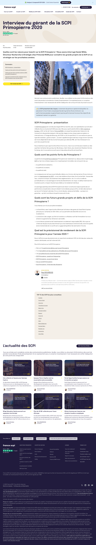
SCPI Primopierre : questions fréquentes (48, 256)
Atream (51, 454)
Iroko (36, 454)
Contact (78, 11)
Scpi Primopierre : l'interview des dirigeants (49, 264)
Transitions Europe (43, 305)
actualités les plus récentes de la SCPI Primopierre (54, 253)
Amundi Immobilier (54, 449)
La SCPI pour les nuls (85, 459)
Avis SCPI (82, 461)
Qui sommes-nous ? (85, 456)
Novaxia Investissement (41, 456)
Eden (39, 321)
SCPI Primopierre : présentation (12, 67)
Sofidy (36, 459)
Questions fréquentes (25, 445)
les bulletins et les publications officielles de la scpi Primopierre (58, 251)
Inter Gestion (38, 451)
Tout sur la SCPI (8, 11)
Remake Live (41, 328)
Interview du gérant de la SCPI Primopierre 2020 (63, 438)
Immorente (41, 331)
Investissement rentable (26, 466)
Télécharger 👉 (65, 2)
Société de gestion (40, 445)
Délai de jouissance (70, 458)
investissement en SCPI (46, 176)
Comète (40, 297)
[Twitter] (82, 485)
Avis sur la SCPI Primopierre (44, 261)
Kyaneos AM (53, 456)
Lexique (67, 445)
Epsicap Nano (41, 326)
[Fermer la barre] (93, 3)
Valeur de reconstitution (71, 460)
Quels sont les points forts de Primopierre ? (16, 70)
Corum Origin (41, 300)
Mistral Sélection (42, 323)
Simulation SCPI (48, 11)
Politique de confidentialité (21, 486)
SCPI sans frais (23, 468)
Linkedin (45, 277)
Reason (40, 313)
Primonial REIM (58, 131)
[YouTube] (92, 485)
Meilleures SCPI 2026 (34, 11)
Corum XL (40, 315)
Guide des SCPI (70, 11)
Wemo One (41, 308)
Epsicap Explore (42, 310)
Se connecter (75, 7)
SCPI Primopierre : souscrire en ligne (47, 259)
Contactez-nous (84, 451)
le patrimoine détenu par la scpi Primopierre (55, 248)
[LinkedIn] (85, 485)
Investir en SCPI (20, 11)
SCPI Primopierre (41, 126)
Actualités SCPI (59, 11)
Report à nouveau (69, 455)
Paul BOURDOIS (47, 272)
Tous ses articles (47, 288)
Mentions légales (8, 486)
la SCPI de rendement (51, 159)
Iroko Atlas (41, 333)
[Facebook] (89, 485)
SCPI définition (28, 438)
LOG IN (39, 318)
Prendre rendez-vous (85, 454)
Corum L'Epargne (39, 449)
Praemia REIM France (55, 459)
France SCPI (16, 438)
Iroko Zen (40, 303)
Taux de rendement (70, 449)
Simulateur (83, 449)
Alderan (52, 451)
